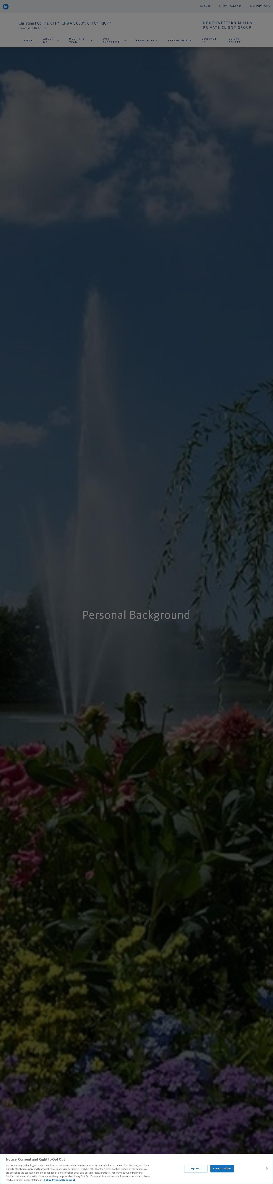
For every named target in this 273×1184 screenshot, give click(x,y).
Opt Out (196, 1168)
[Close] (267, 1168)
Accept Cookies (222, 1168)
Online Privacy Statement (59, 1180)
